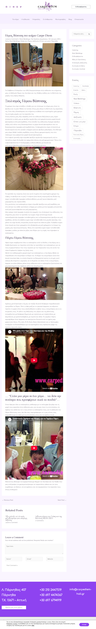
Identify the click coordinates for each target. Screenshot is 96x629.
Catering (75, 50)
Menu (83, 90)
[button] (81, 7)
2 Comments (39, 520)
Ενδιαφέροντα (77, 56)
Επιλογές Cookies (12, 624)
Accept (84, 624)
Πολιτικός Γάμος (78, 134)
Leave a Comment (11, 39)
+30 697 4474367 (51, 595)
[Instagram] (10, 7)
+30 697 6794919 (51, 600)
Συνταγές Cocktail (78, 69)
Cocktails (85, 86)
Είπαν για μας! (45, 41)
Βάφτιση (24, 41)
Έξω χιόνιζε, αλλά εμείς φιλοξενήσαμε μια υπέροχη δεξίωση (16, 518)
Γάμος (30, 41)
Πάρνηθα (54, 41)
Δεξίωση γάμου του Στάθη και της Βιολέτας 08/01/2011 (48, 517)
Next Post (62, 500)
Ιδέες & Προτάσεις (79, 59)
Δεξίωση (36, 41)
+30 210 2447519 (51, 589)
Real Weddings (25, 39)
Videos (76, 103)
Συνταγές (76, 138)
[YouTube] (13, 7)
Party (7, 41)
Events (75, 90)
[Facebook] (6, 7)
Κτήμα (76, 126)
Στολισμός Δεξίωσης (79, 63)
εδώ (33, 625)
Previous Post (7, 500)
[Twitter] (21, 7)
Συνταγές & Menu (78, 66)
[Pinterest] (17, 7)
